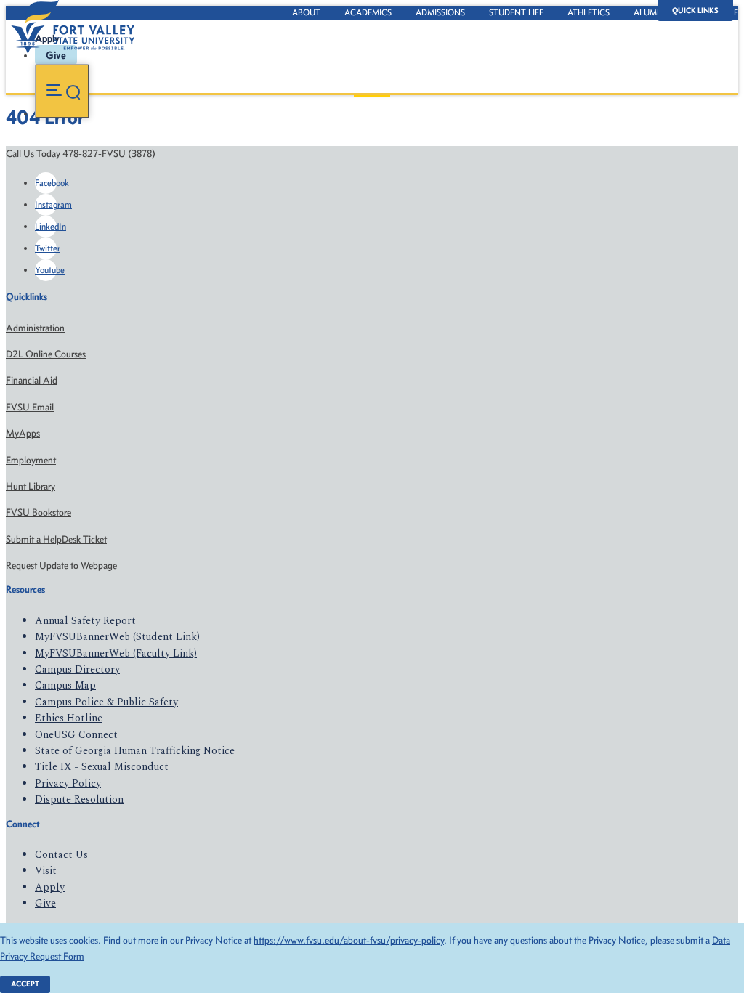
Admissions (440, 12)
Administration (35, 328)
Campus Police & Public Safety (106, 702)
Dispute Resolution (79, 799)
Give (45, 903)
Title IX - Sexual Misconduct (102, 766)
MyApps (23, 433)
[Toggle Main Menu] (62, 91)
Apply (50, 887)
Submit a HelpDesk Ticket (56, 539)
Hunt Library (30, 486)
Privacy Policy (68, 783)
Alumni (650, 12)
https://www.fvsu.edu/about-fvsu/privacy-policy (349, 940)
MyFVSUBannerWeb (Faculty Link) (116, 653)
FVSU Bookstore (38, 512)
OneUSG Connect (76, 734)
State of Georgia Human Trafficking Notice (135, 750)
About (306, 12)
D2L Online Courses (46, 354)
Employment (31, 460)
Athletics (588, 12)
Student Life (516, 12)
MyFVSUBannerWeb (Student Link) (117, 636)
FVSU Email (30, 407)
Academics (368, 12)
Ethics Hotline (68, 718)
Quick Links (695, 10)
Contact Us (61, 854)
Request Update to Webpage (61, 565)
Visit (46, 870)
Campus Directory (77, 669)
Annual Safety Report (85, 620)
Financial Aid (31, 380)
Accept (25, 984)
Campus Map (65, 685)
